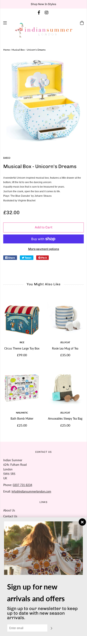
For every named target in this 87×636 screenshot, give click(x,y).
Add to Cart (43, 227)
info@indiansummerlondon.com (31, 491)
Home (6, 49)
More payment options (43, 249)
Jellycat (65, 342)
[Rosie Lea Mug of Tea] (65, 317)
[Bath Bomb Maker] (21, 388)
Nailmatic (22, 412)
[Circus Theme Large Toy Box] (21, 317)
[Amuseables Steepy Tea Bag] (65, 388)
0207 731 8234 (22, 485)
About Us (9, 510)
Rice (22, 342)
